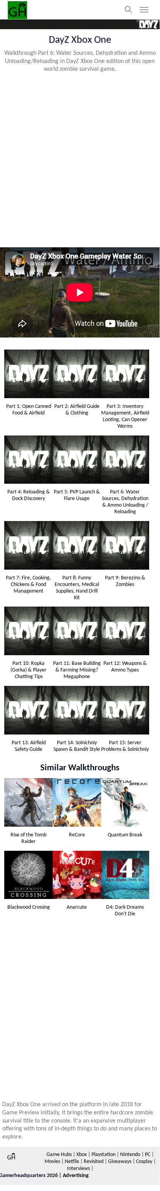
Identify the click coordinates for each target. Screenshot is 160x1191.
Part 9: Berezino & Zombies (125, 581)
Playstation (103, 1155)
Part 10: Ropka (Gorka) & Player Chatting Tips (28, 670)
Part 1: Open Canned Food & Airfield (28, 410)
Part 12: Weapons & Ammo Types (125, 667)
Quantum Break (125, 835)
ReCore (77, 835)
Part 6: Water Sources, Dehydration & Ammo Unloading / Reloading (125, 502)
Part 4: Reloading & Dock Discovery (28, 495)
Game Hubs (59, 1155)
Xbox (81, 1155)
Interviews (78, 1169)
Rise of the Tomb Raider (28, 838)
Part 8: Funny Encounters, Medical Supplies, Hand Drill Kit (77, 588)
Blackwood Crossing (28, 907)
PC (147, 1155)
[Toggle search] (128, 9)
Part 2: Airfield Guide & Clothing (77, 410)
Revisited (93, 1162)
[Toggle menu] (144, 9)
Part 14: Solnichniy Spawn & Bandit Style (76, 746)
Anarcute (77, 907)
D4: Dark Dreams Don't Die (125, 910)
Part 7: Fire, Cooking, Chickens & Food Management (28, 584)
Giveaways (119, 1162)
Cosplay (144, 1162)
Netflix (72, 1162)
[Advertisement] (80, 159)
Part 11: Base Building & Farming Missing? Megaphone (77, 670)
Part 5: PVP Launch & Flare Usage (77, 495)
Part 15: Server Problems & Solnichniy (125, 746)
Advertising (76, 1175)
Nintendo (130, 1155)
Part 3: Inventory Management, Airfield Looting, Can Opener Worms (125, 416)
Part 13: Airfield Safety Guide (29, 746)
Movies (52, 1162)
